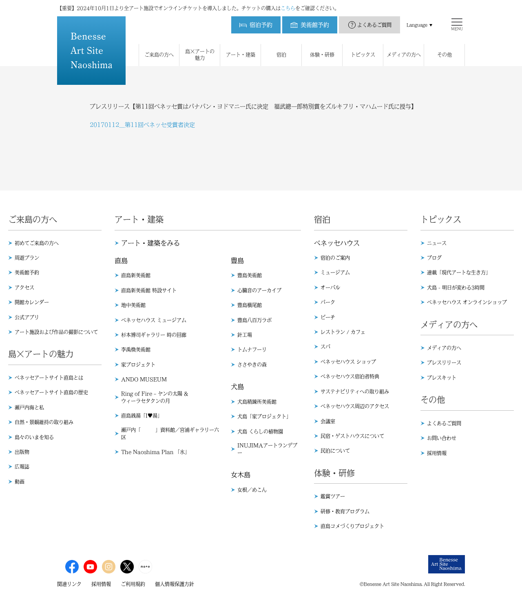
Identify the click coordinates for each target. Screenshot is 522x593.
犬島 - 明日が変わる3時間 (455, 287)
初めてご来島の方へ (37, 243)
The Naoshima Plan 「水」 (155, 451)
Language (417, 25)
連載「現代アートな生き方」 (459, 272)
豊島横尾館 (249, 305)
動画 (19, 481)
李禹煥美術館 (135, 349)
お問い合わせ (441, 438)
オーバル (330, 287)
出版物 (22, 451)
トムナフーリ (252, 349)
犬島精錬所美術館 (256, 401)
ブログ (434, 257)
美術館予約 (27, 272)
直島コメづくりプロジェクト (352, 526)
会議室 (328, 421)
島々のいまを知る (34, 437)
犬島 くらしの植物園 (260, 431)
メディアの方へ (444, 347)
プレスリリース (444, 362)
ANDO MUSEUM (144, 379)
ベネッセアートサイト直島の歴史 (51, 392)
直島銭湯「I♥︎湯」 (141, 415)
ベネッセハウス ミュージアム (153, 320)
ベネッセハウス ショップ (348, 361)
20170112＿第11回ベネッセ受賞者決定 (142, 125)
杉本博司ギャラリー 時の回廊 (153, 334)
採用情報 (437, 453)
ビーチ (328, 317)
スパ (325, 346)
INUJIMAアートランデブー (267, 449)
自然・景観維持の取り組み (44, 422)
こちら (288, 8)
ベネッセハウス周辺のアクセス (355, 406)
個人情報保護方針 (174, 584)
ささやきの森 (252, 364)
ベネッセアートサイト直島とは (49, 377)
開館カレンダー (32, 302)
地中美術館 (133, 305)
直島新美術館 (135, 275)
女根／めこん (252, 489)
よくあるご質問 (374, 24)
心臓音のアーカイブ (259, 290)
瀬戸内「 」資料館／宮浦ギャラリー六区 (170, 433)
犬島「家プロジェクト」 (264, 416)
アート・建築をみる (150, 243)
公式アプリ (27, 317)
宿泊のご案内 (335, 257)
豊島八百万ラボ (254, 320)
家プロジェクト (138, 364)
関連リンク (69, 584)
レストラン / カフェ (343, 332)
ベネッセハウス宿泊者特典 (350, 376)
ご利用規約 (133, 584)
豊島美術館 (249, 275)
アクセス (24, 287)
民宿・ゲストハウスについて (352, 436)
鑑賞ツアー (333, 496)
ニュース (437, 243)
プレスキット (441, 377)
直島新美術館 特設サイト (149, 290)
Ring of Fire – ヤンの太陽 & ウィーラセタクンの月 (154, 397)
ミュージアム (335, 272)
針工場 (244, 334)
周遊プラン (27, 257)
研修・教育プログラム (345, 511)
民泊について (335, 450)
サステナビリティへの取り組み (355, 391)
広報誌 (22, 466)
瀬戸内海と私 (29, 407)
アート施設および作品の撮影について (56, 332)
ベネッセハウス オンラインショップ (467, 302)
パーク (328, 302)
